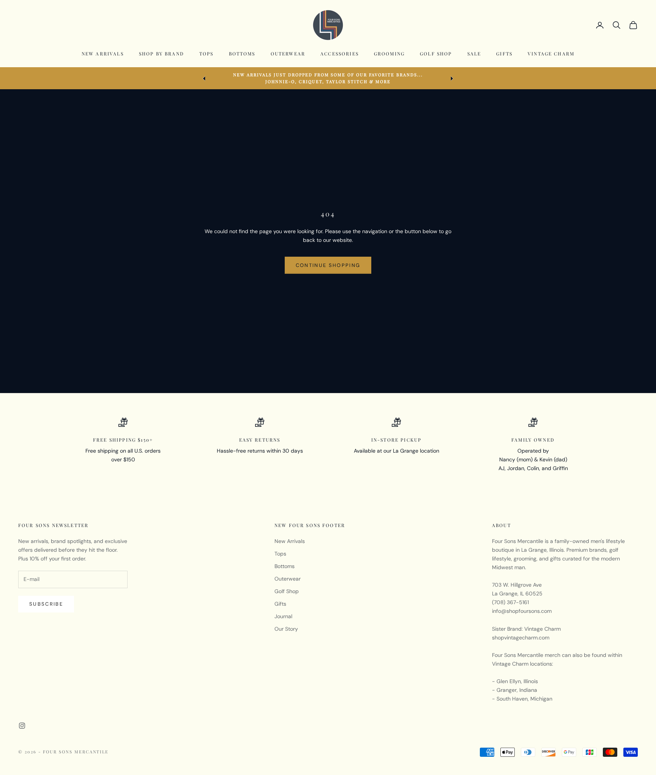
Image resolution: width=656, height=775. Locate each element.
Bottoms (242, 54)
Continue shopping (328, 265)
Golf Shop (436, 54)
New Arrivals (103, 54)
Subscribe (46, 604)
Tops (206, 54)
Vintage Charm (551, 54)
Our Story (286, 628)
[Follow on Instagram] (22, 725)
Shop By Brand (161, 54)
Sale (474, 54)
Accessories (339, 54)
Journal (283, 616)
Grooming (389, 54)
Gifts (504, 54)
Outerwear (288, 54)
